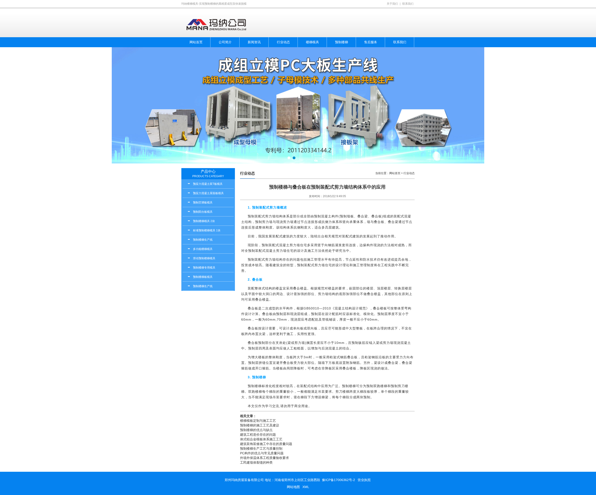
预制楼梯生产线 (203, 239)
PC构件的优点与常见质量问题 (262, 453)
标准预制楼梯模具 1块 (206, 230)
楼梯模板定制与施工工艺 (258, 420)
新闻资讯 (254, 42)
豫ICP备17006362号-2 (338, 480)
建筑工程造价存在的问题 (258, 434)
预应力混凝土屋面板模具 (208, 193)
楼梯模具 (312, 42)
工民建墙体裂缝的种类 (256, 462)
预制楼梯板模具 (203, 277)
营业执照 (364, 480)
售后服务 (370, 42)
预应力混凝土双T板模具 (208, 184)
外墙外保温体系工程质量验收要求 (264, 458)
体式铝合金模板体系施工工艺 (261, 439)
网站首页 (196, 42)
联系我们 (407, 3)
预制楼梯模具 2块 (204, 221)
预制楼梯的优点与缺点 (256, 430)
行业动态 (283, 42)
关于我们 (392, 3)
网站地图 (293, 487)
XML (305, 487)
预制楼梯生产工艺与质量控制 (261, 448)
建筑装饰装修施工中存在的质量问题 (266, 444)
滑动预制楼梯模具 (204, 258)
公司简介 (225, 42)
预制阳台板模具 (203, 211)
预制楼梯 (341, 42)
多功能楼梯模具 (203, 249)
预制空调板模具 (203, 202)
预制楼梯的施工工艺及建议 (259, 425)
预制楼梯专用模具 (204, 267)
